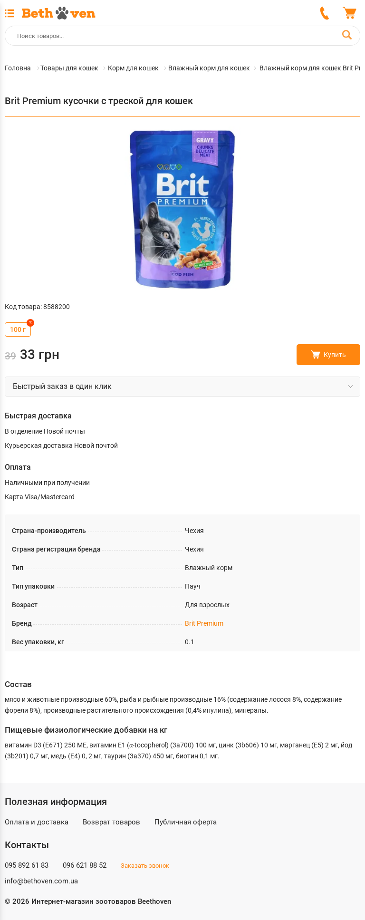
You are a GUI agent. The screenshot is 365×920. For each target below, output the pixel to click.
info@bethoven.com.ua (41, 881)
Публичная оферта (185, 822)
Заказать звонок (145, 865)
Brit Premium (204, 623)
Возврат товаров (111, 822)
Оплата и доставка (36, 822)
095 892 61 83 (26, 865)
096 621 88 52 (84, 865)
